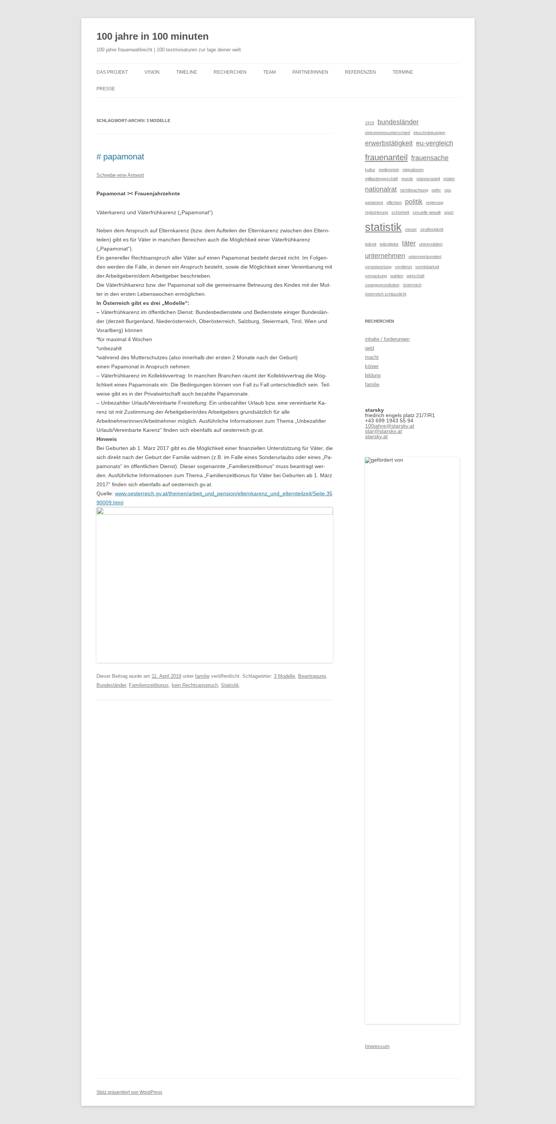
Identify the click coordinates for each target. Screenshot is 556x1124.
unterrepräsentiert (424, 256)
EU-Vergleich (434, 143)
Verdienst (403, 266)
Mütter (449, 178)
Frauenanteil (386, 157)
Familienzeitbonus (149, 685)
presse (105, 88)
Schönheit (400, 212)
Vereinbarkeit (427, 266)
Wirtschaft (415, 276)
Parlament (374, 202)
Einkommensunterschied (387, 132)
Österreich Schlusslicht (385, 294)
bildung (373, 375)
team (269, 72)
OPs (447, 190)
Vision (152, 72)
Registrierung (376, 212)
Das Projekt (112, 72)
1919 (369, 123)
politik (413, 202)
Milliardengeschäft (381, 178)
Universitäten (431, 244)
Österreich (412, 285)
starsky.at (376, 436)
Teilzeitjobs (389, 244)
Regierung (434, 202)
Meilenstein (389, 169)
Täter (409, 243)
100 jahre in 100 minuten (152, 36)
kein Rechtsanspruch (195, 685)
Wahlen (396, 276)
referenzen (360, 72)
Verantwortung (378, 266)
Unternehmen (385, 256)
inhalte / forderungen (387, 339)
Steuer (411, 229)
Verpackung (376, 276)
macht (372, 357)
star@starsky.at (383, 431)
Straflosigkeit (431, 229)
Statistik (230, 685)
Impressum (377, 1046)
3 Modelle (284, 676)
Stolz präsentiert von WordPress (129, 1092)
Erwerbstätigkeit (389, 143)
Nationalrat (381, 189)
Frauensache (430, 158)
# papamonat (120, 156)
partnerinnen (310, 72)
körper (372, 366)
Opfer (436, 190)
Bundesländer (111, 685)
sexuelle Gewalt (427, 212)
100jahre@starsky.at (389, 426)
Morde (407, 178)
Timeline (186, 72)
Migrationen (413, 169)
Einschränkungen (429, 132)
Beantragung (312, 676)
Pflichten (394, 202)
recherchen (230, 72)
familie (202, 676)
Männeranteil (428, 178)
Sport (448, 212)
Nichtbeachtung (414, 190)
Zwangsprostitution (382, 285)
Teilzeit (370, 244)
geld (369, 348)
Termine (403, 72)
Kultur (370, 169)
